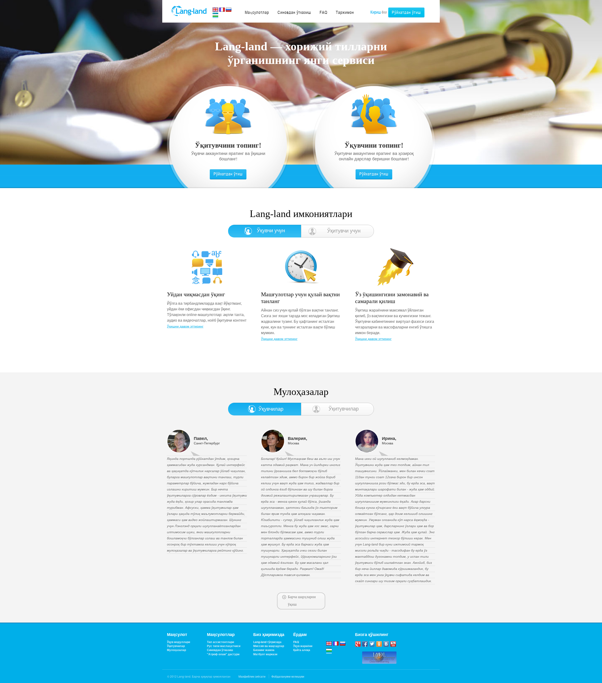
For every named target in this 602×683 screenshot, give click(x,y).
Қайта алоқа (301, 650)
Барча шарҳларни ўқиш (302, 600)
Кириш (375, 12)
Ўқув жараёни (302, 646)
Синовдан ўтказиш (220, 650)
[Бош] (189, 10)
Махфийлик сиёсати (251, 676)
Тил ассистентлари (220, 642)
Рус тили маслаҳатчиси (223, 646)
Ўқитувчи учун (343, 231)
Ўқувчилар (270, 409)
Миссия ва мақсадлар (268, 646)
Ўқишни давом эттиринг (185, 327)
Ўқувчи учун (271, 230)
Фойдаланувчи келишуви (287, 676)
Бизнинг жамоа (263, 650)
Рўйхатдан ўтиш (406, 12)
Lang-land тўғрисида (267, 642)
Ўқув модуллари (178, 642)
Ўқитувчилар (344, 409)
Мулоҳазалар (176, 650)
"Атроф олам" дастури (223, 654)
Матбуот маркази (265, 654)
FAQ (296, 642)
